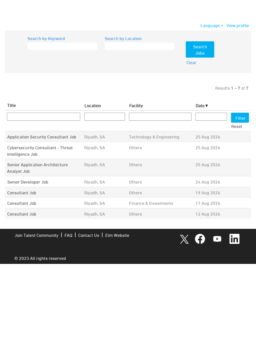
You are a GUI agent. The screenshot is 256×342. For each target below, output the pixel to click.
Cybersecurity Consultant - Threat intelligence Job (40, 150)
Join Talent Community (36, 235)
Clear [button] (191, 62)
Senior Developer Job (27, 181)
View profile (237, 25)
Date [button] (201, 105)
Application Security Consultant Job (41, 136)
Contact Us (88, 235)
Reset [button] (236, 126)
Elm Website (117, 235)
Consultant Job (21, 192)
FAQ (68, 235)
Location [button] (92, 105)
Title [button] (11, 104)
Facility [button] (136, 105)
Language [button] (210, 25)
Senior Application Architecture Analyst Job (37, 167)
